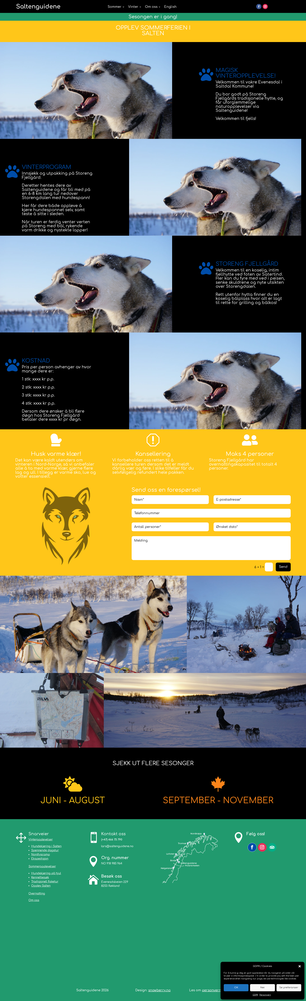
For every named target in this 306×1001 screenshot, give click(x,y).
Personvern (265, 995)
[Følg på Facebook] (258, 6)
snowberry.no (159, 990)
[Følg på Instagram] (265, 6)
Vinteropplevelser (41, 839)
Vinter (133, 7)
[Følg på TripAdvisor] (272, 847)
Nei (262, 987)
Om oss (151, 7)
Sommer (114, 7)
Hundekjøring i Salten (46, 846)
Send (283, 567)
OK (236, 987)
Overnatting (37, 893)
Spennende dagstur (45, 850)
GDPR (255, 995)
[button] (299, 966)
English (170, 7)
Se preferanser (288, 987)
